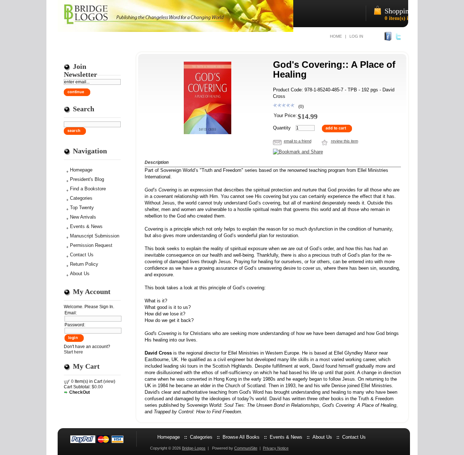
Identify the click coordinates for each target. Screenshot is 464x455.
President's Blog (87, 179)
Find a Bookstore (88, 188)
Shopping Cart (406, 11)
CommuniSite (245, 448)
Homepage (81, 170)
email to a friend (297, 141)
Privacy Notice (276, 448)
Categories (81, 198)
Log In (356, 36)
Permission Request (91, 245)
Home (336, 36)
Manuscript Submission (94, 236)
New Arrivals (83, 217)
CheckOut (79, 392)
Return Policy (84, 264)
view (109, 381)
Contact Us (82, 254)
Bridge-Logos (194, 448)
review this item (344, 141)
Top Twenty (82, 207)
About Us (80, 273)
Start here (73, 352)
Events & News (86, 226)
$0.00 (97, 386)
